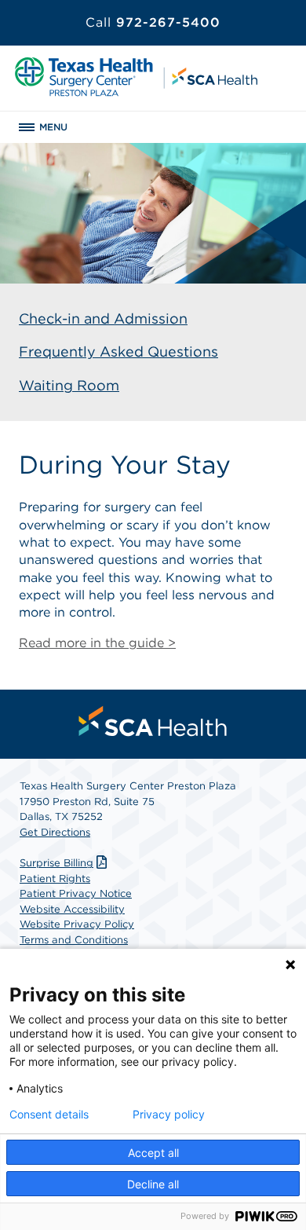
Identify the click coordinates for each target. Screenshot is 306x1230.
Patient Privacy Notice (76, 893)
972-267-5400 (153, 22)
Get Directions (55, 832)
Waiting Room (69, 385)
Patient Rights (55, 878)
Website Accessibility (72, 909)
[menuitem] (153, 721)
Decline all (153, 1184)
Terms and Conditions (74, 940)
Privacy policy (169, 1114)
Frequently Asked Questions (118, 351)
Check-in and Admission (103, 318)
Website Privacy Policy (77, 924)
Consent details (49, 1114)
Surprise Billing (56, 863)
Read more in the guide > (97, 642)
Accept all (153, 1152)
